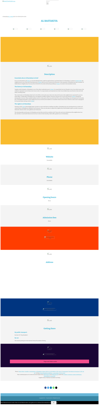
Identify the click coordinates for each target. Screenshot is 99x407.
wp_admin (10, 16)
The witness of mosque (73, 371)
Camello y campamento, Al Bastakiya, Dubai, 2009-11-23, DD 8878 (40, 371)
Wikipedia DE (47, 374)
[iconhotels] (83, 28)
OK (53, 402)
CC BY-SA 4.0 (58, 371)
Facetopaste (65, 371)
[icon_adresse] (56, 28)
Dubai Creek (78, 80)
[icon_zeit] (29, 28)
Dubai (28, 80)
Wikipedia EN (55, 374)
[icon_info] (15, 28)
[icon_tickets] (70, 28)
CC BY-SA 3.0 (62, 373)
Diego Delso (21, 371)
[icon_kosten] (42, 28)
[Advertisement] (49, 49)
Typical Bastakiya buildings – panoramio (49, 373)
